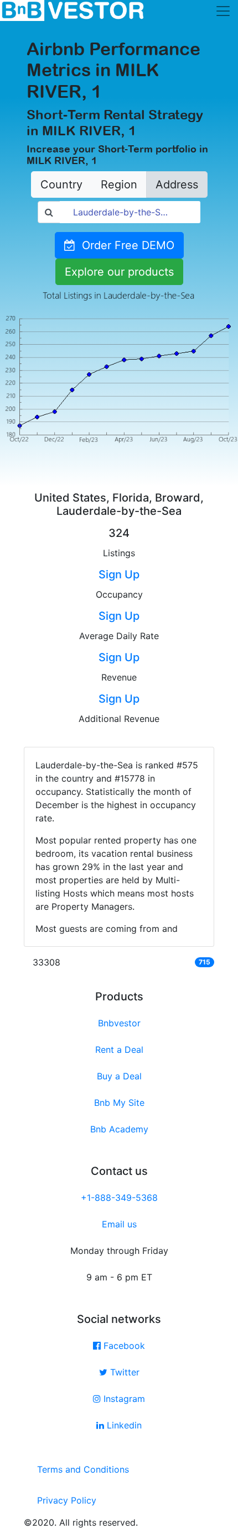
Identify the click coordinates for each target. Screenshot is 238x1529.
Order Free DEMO (124, 245)
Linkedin (123, 1425)
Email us (119, 1224)
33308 (46, 962)
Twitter (123, 1372)
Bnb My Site (119, 1102)
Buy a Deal (119, 1076)
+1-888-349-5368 (119, 1197)
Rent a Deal (119, 1049)
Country (61, 184)
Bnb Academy (119, 1129)
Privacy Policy (66, 1500)
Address (177, 184)
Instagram (123, 1398)
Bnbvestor (119, 1023)
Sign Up (119, 574)
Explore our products (119, 271)
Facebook (123, 1345)
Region (119, 184)
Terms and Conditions (83, 1469)
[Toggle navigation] (223, 11)
